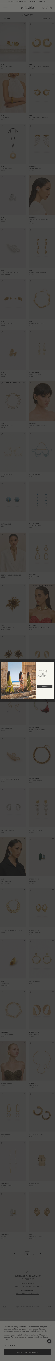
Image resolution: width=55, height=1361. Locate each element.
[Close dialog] (52, 663)
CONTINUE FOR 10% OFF (44, 686)
